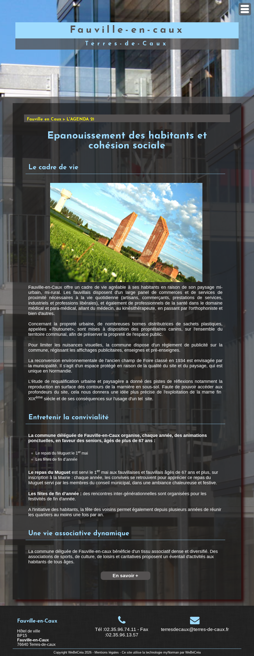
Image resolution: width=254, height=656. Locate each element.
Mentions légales (107, 652)
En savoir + (125, 575)
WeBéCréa (76, 652)
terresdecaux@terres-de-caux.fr (195, 629)
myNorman (171, 652)
